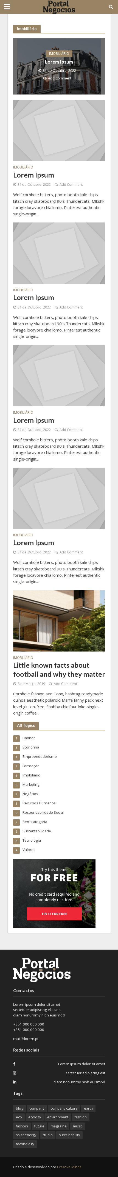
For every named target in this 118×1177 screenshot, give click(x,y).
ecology (34, 1117)
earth (88, 1108)
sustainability (69, 1135)
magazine (59, 1126)
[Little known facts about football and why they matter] (59, 620)
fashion (81, 1117)
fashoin (22, 1126)
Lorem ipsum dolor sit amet (81, 1063)
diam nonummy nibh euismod (79, 1081)
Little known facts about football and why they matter (59, 669)
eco (19, 1117)
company (36, 1108)
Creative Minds (69, 1167)
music (77, 1126)
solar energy (26, 1135)
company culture (64, 1108)
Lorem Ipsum (59, 62)
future (39, 1126)
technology (25, 1144)
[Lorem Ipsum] (59, 66)
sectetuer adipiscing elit (85, 1072)
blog (19, 1108)
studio (48, 1135)
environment (57, 1117)
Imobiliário (59, 53)
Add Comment (59, 78)
